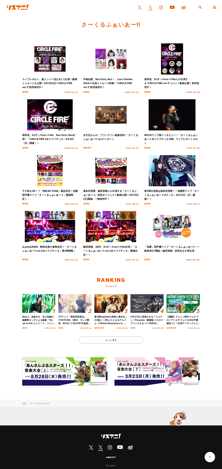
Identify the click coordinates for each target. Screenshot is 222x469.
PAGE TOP (210, 457)
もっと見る (111, 340)
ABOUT (111, 457)
